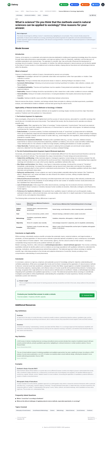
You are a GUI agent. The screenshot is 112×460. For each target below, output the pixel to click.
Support (86, 4)
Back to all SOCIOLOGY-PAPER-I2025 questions (57, 427)
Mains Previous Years (32, 11)
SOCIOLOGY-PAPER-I (50, 11)
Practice (75, 4)
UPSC (22, 11)
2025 (41, 11)
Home (17, 11)
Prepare (65, 4)
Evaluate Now (88, 295)
